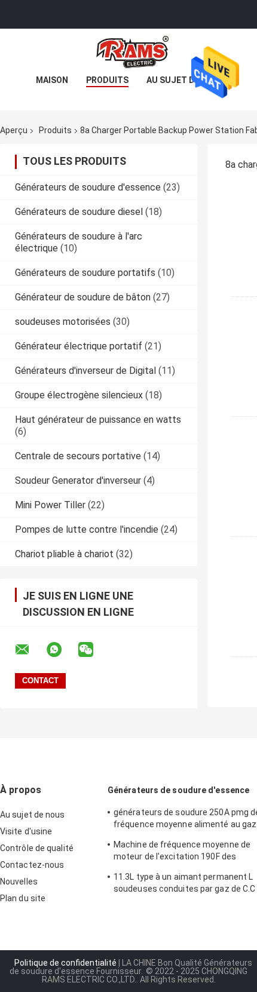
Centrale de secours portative (78, 456)
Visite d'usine (26, 831)
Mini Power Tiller (50, 505)
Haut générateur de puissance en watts (98, 419)
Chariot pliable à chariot (64, 554)
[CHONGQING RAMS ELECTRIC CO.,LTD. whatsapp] (62, 649)
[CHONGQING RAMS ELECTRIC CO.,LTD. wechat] (93, 649)
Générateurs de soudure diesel (79, 211)
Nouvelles (19, 881)
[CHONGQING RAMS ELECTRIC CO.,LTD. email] (30, 649)
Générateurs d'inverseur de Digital (85, 370)
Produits (107, 80)
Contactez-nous (32, 865)
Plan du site (22, 898)
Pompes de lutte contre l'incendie (86, 529)
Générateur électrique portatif (78, 346)
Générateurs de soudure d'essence (88, 187)
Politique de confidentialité (65, 963)
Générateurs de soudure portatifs (85, 272)
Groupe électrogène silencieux (79, 395)
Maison (52, 80)
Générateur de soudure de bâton (83, 297)
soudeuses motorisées (63, 321)
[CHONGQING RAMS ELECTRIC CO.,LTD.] (128, 52)
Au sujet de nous (185, 80)
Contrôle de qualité (37, 848)
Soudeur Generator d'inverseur (78, 480)
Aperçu (13, 130)
